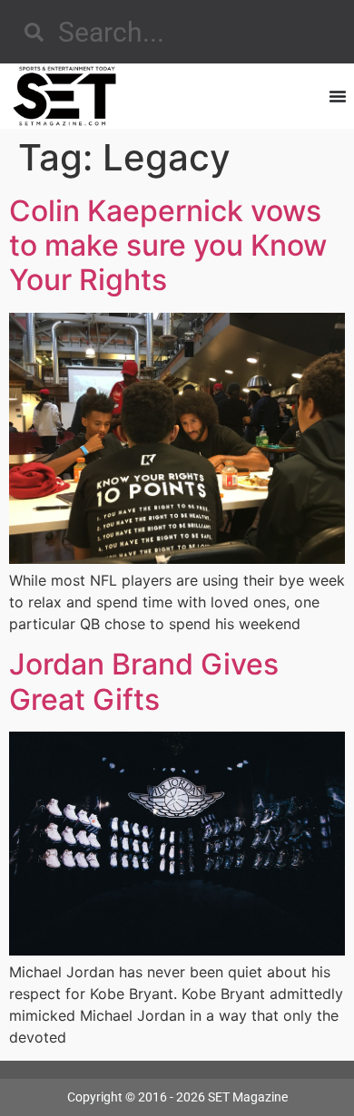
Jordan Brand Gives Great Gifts (144, 681)
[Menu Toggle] (338, 96)
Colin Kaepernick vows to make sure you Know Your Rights (168, 245)
